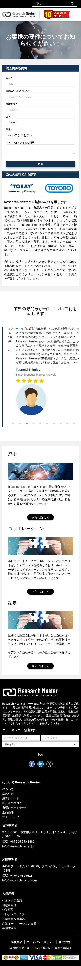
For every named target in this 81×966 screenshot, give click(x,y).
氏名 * (9, 77)
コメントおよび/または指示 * (21, 142)
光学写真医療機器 (13, 919)
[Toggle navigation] (76, 14)
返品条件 (8, 812)
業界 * (9, 129)
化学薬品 (8, 909)
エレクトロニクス (13, 914)
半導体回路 (9, 928)
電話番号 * (11, 103)
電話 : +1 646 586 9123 (17, 875)
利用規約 (64, 942)
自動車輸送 (9, 905)
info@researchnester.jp (18, 846)
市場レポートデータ (15, 807)
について (8, 789)
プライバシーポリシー (40, 942)
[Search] (72, 4)
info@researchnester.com (19, 880)
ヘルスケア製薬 (12, 900)
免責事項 (16, 942)
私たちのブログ (12, 803)
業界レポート (10, 798)
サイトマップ (10, 817)
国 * (8, 116)
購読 (40, 754)
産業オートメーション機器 (19, 923)
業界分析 (8, 794)
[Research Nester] (18, 14)
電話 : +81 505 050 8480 (18, 841)
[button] (13, 423)
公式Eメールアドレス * (18, 90)
